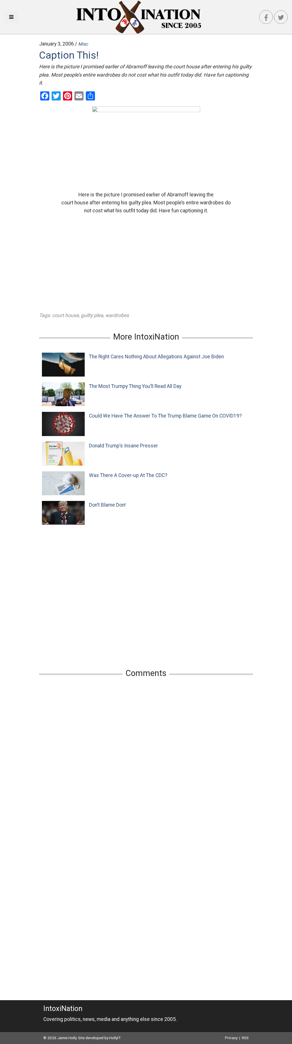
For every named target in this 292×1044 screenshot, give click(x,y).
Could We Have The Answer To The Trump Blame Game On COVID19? (165, 416)
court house (65, 315)
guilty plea (92, 315)
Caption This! (69, 55)
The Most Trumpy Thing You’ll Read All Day (135, 386)
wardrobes (117, 315)
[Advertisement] (146, 263)
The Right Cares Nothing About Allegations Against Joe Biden (156, 356)
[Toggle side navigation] (11, 17)
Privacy (231, 1037)
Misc (83, 44)
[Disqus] (146, 757)
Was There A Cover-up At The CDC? (128, 475)
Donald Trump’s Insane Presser (123, 446)
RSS (245, 1037)
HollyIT (114, 1037)
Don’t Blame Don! (107, 505)
